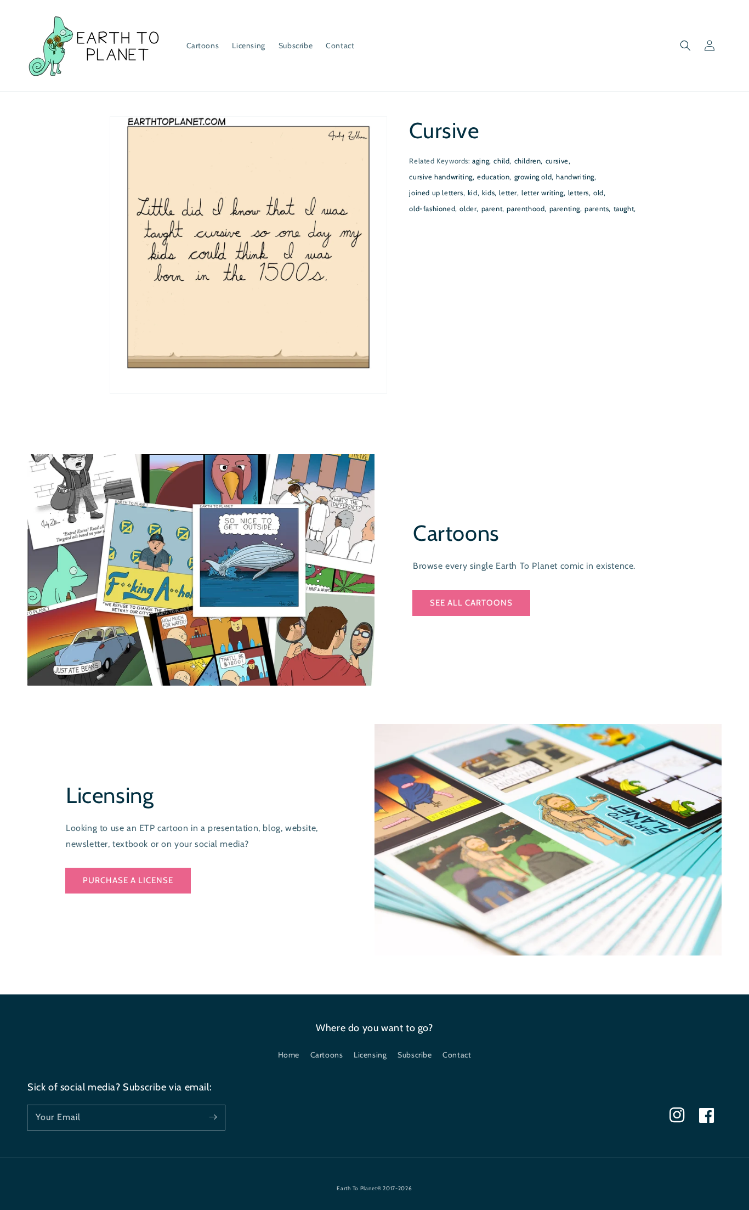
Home (288, 1055)
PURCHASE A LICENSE (128, 880)
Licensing (370, 1055)
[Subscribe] (213, 1117)
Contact (456, 1055)
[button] (685, 45)
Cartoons (326, 1055)
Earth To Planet (357, 1188)
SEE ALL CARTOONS (471, 603)
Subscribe (415, 1055)
